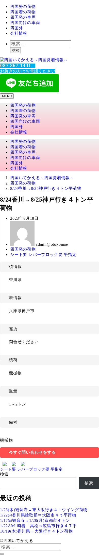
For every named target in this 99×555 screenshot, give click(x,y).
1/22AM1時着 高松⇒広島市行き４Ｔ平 (38, 526)
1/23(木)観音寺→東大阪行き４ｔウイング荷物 (44, 510)
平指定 (70, 254)
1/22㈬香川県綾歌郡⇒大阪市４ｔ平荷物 (38, 515)
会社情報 (18, 33)
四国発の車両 (23, 17)
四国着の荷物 (23, 12)
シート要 (19, 254)
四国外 (16, 28)
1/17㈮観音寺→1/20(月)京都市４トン (35, 520)
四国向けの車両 (25, 22)
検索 (15, 50)
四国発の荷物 (23, 6)
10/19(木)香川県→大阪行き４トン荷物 (36, 531)
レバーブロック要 (46, 254)
